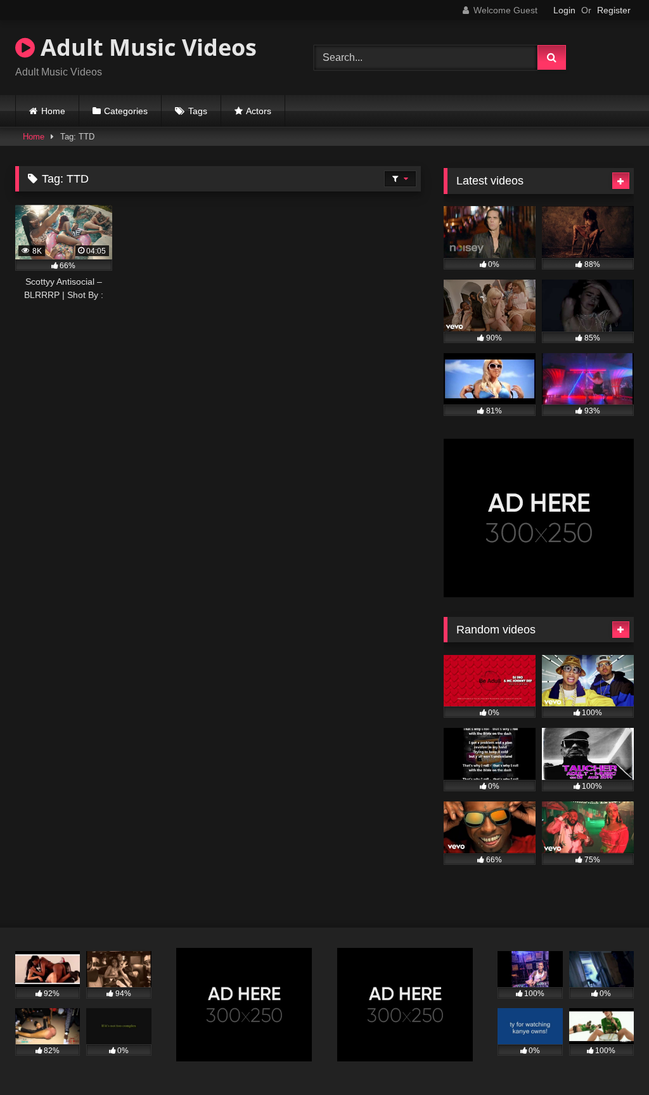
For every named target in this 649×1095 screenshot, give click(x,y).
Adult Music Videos (146, 47)
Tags (197, 111)
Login (564, 10)
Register (614, 10)
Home (53, 111)
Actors (258, 111)
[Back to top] (610, 1057)
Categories (126, 111)
